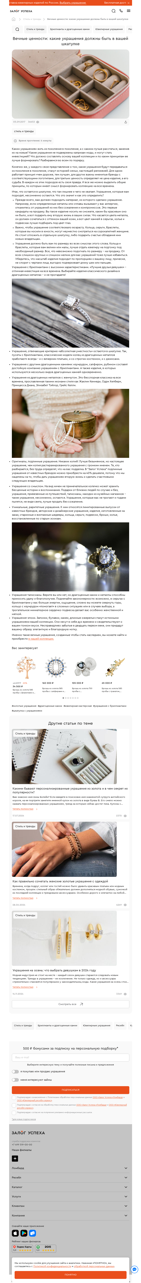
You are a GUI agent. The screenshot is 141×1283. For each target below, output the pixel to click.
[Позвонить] (121, 10)
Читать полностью (23, 809)
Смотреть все (67, 1004)
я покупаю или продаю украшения (42, 1071)
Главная (14, 19)
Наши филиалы (22, 1150)
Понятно (71, 1275)
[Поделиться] (125, 122)
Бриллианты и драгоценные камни (70, 29)
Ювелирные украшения (109, 29)
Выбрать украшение (15, 2)
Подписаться (70, 1090)
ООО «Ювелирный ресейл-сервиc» (34, 1100)
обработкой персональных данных (94, 1266)
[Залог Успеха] (21, 11)
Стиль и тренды (32, 19)
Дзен (15, 1158)
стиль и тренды (24, 131)
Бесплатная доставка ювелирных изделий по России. (81, 2)
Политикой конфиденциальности (52, 1266)
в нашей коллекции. (41, 638)
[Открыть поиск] (114, 11)
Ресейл (120, 1025)
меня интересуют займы (36, 1079)
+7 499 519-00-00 (22, 1145)
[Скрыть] (128, 3)
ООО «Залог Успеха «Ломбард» (108, 1097)
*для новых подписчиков (24, 1119)
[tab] (63, 698)
